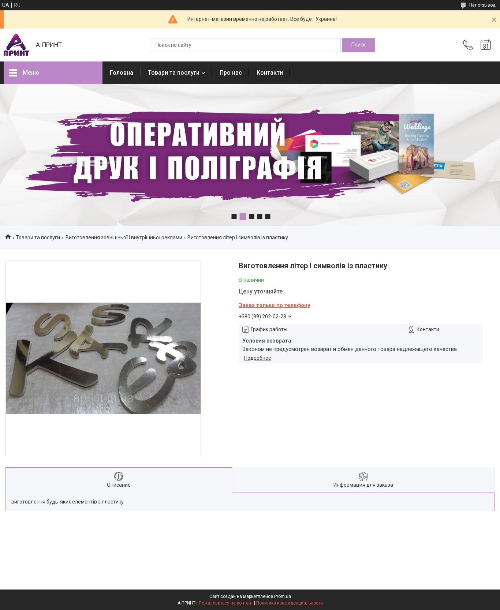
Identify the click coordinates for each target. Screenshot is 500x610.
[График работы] (486, 45)
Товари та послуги (173, 72)
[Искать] (358, 45)
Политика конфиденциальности (289, 603)
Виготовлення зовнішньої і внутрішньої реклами (124, 237)
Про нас (231, 72)
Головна (121, 72)
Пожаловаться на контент (226, 603)
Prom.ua (282, 596)
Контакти (270, 72)
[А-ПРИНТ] (16, 45)
